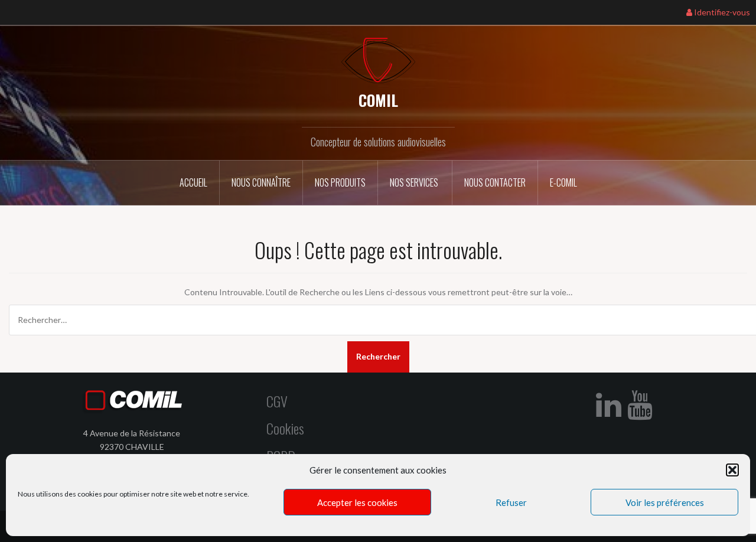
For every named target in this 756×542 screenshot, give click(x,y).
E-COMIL (563, 182)
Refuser (511, 502)
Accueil (193, 182)
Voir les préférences (664, 502)
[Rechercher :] (378, 320)
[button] (732, 470)
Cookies (285, 428)
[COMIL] (378, 59)
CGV (277, 401)
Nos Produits (340, 182)
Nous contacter (495, 182)
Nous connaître (261, 182)
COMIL (378, 100)
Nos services (415, 182)
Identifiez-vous (721, 12)
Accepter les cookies (357, 502)
